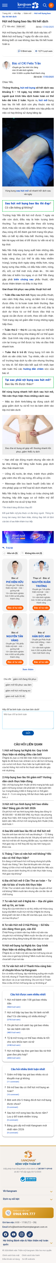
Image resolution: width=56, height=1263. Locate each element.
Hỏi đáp (17, 13)
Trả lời (9, 548)
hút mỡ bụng (27, 87)
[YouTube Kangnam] (13, 1234)
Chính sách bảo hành (31, 1255)
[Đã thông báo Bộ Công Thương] (28, 1181)
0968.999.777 (24, 1214)
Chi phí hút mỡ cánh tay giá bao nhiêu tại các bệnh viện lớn (28, 1029)
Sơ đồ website (28, 1259)
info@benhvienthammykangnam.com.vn (27, 1227)
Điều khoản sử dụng (11, 1259)
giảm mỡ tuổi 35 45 (15, 696)
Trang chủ (6, 13)
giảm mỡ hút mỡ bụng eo (18, 690)
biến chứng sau (23, 279)
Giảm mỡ (27, 13)
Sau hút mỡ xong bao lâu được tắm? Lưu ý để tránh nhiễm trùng (27, 1116)
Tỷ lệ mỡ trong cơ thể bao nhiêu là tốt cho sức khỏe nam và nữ (28, 1041)
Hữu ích (12, 553)
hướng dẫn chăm (33, 368)
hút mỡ (43, 100)
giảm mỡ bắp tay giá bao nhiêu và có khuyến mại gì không (27, 1078)
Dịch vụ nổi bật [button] (11, 1199)
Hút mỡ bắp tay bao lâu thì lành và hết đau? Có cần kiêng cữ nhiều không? (28, 1016)
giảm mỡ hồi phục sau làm (19, 684)
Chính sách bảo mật (10, 1255)
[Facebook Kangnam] (5, 1234)
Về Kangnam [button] (10, 1191)
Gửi (28, 733)
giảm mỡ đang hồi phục (24, 679)
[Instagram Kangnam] (22, 1234)
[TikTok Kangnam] (30, 1234)
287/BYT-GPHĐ (45, 1169)
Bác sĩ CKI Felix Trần (26, 63)
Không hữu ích (33, 553)
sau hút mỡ (22, 190)
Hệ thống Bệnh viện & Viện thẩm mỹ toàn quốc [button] (25, 1242)
